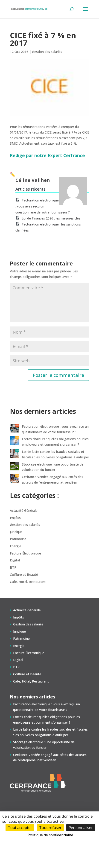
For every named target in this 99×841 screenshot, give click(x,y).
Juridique (16, 532)
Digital (15, 560)
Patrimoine (18, 539)
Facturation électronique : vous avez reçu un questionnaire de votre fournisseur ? (42, 206)
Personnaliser (81, 827)
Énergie (15, 546)
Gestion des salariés (47, 51)
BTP (13, 567)
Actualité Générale (24, 510)
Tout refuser (50, 827)
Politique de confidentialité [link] (50, 835)
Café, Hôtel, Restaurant (28, 581)
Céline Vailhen (32, 180)
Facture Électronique (25, 553)
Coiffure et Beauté (24, 574)
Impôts (15, 517)
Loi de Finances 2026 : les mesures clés (51, 218)
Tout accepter (20, 827)
